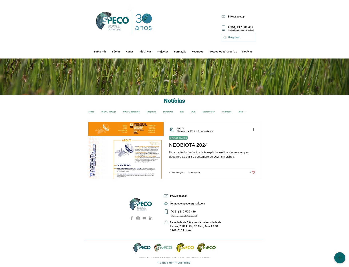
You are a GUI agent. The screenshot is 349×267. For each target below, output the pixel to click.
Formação (227, 112)
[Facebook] (131, 218)
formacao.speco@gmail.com (187, 203)
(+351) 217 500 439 (183, 211)
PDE (193, 112)
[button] (101, 51)
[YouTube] (144, 218)
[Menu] (339, 257)
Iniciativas (168, 112)
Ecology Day (209, 112)
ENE (182, 112)
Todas (91, 112)
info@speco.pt (236, 16)
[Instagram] (138, 218)
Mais (241, 112)
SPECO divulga (108, 112)
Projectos (151, 112)
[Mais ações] (254, 129)
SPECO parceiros (131, 112)
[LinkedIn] (151, 218)
